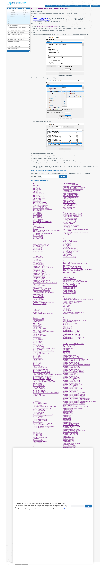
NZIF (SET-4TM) (67, 262)
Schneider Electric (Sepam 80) (71, 383)
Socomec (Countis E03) (69, 444)
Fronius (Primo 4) (38, 416)
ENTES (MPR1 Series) (39, 328)
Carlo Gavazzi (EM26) (39, 270)
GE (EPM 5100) (37, 433)
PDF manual (13, 19)
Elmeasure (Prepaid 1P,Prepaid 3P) (43, 380)
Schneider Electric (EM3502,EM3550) (73, 360)
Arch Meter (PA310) (38, 234)
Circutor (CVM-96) (38, 295)
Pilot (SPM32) (66, 305)
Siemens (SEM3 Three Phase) (71, 426)
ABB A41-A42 (37, 199)
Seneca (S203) (67, 418)
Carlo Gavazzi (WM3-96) (40, 278)
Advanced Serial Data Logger (17, 27)
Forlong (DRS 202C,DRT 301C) (42, 408)
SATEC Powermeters (69, 345)
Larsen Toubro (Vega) (69, 222)
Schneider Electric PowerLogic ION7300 (74, 395)
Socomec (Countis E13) (69, 447)
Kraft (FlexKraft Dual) (68, 205)
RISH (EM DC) (67, 319)
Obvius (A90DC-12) (68, 277)
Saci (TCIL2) (66, 353)
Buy (24, 10)
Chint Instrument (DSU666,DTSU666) (43, 292)
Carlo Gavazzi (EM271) (39, 273)
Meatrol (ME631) (67, 246)
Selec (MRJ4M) (67, 416)
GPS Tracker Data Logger (16, 32)
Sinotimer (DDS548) (68, 439)
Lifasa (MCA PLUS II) (68, 223)
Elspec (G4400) (37, 384)
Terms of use (18, 564)
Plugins (25, 12)
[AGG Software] (16, 3)
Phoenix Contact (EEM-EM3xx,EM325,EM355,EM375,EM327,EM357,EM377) (78, 299)
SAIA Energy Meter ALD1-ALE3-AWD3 (73, 344)
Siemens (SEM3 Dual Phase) (71, 423)
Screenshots (14, 15)
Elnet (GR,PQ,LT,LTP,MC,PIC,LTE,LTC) (44, 381)
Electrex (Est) (36, 355)
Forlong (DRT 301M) (38, 412)
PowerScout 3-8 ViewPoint (70, 313)
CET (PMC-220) (37, 256)
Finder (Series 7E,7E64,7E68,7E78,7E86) (44, 406)
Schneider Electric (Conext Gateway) (73, 358)
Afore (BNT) (36, 226)
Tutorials (13, 17)
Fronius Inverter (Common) (40, 424)
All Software (12, 51)
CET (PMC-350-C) (38, 258)
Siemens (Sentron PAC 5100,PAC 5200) (74, 430)
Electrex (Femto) (37, 358)
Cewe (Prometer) (37, 287)
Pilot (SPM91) (66, 308)
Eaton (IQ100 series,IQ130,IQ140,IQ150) (44, 348)
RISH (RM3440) (67, 326)
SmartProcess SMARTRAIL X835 (72, 443)
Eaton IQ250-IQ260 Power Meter (42, 353)
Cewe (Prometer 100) (39, 285)
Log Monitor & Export (15, 46)
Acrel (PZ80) (36, 223)
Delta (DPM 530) (37, 312)
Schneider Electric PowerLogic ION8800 (74, 404)
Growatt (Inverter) (37, 442)
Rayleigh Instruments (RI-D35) (71, 331)
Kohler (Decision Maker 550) (71, 196)
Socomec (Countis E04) (69, 446)
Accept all (88, 506)
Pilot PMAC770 (67, 311)
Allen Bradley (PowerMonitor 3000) (42, 233)
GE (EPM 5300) (37, 434)
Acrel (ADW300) (37, 217)
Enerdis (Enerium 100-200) (40, 388)
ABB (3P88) (36, 188)
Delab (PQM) (36, 309)
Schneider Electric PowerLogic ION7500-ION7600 (76, 398)
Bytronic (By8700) (38, 251)
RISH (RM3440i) (67, 327)
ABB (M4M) (36, 195)
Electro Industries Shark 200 (40, 367)
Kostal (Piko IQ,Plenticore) (70, 204)
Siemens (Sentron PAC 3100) (71, 429)
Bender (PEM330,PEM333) (40, 245)
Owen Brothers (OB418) (69, 290)
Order (77, 6)
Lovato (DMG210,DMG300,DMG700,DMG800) (75, 229)
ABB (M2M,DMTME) (38, 194)
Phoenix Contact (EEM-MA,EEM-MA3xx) (74, 301)
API (24, 17)
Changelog (13, 23)
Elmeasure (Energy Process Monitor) (43, 376)
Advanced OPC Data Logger (16, 37)
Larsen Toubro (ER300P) (70, 219)
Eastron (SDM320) (38, 342)
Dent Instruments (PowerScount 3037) (43, 313)
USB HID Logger (12, 44)
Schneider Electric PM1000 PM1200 (73, 388)
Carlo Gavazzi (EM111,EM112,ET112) (43, 267)
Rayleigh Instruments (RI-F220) (71, 335)
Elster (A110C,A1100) (39, 386)
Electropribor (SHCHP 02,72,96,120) (43, 373)
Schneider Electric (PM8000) (71, 377)
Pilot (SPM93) (66, 309)
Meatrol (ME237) (67, 243)
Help (24, 15)
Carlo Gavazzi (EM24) (39, 269)
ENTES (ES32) (37, 327)
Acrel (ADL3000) (37, 215)
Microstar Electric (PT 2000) (70, 251)
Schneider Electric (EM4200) (71, 362)
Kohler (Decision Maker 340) (71, 193)
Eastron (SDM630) (38, 344)
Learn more (80, 506)
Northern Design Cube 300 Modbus (72, 268)
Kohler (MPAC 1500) (68, 201)
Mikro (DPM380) (67, 252)
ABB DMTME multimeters (40, 202)
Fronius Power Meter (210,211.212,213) (44, 426)
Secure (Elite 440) (68, 409)
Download (13, 12)
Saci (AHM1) (66, 349)
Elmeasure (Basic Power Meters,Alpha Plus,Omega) (47, 374)
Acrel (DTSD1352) (38, 219)
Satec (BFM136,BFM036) (70, 355)
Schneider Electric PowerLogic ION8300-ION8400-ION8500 (79, 401)
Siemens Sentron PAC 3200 (70, 433)
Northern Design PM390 (69, 272)
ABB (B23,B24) (37, 192)
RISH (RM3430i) (67, 324)
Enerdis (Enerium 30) (39, 390)
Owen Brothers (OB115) (69, 287)
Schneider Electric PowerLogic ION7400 (74, 397)
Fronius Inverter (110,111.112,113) (42, 423)
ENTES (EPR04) (37, 326)
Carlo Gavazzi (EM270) (39, 271)
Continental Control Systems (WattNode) (44, 302)
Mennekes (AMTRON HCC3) (71, 248)
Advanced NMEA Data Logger (16, 30)
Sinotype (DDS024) (68, 441)
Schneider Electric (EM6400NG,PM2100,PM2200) (76, 365)
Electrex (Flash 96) (38, 359)
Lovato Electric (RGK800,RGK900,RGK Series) (76, 232)
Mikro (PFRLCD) (67, 255)
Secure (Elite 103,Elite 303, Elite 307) (73, 408)
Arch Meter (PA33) (38, 236)
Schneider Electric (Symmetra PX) (72, 384)
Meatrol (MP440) (67, 247)
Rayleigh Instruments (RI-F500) (71, 338)
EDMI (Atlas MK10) (38, 320)
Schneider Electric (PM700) (70, 374)
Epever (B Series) (38, 394)
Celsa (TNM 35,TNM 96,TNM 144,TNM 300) (45, 283)
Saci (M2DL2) (66, 352)
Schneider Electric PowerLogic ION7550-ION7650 (76, 399)
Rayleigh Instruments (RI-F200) (71, 334)
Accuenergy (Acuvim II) (39, 206)
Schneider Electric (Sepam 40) (71, 380)
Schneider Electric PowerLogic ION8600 (74, 402)
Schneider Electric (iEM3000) (71, 387)
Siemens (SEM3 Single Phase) (71, 425)
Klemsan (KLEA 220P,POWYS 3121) (73, 189)
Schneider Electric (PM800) (70, 376)
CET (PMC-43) (37, 259)
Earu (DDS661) (37, 337)
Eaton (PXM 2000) (38, 349)
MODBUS (67, 6)
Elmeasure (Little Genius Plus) (41, 377)
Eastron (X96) (37, 345)
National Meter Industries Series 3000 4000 (75, 263)
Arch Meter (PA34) (38, 237)
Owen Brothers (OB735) (69, 291)
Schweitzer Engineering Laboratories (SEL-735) (76, 406)
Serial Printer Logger (15, 34)
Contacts (95, 6)
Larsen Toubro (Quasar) (69, 221)
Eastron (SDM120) (38, 338)
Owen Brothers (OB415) (69, 288)
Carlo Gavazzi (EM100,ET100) (41, 266)
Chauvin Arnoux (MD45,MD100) (42, 288)
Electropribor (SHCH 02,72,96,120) (42, 370)
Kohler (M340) (67, 198)
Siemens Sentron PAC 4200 (70, 434)
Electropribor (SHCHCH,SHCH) (42, 372)
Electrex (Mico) (37, 362)
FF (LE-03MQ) (37, 402)
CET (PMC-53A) (37, 262)
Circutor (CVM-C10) (38, 297)
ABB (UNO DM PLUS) (39, 198)
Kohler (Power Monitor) (69, 203)
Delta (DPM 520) (37, 310)
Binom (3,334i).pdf (38, 247)
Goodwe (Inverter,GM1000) (40, 441)
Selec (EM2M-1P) (68, 411)
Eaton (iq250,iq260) (38, 352)
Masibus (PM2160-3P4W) (70, 241)
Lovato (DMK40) (67, 230)
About (12, 10)
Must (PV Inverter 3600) (69, 257)
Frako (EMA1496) (38, 413)
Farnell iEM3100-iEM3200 (40, 404)
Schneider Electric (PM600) (70, 373)
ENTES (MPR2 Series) (39, 330)
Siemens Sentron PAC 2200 (70, 432)
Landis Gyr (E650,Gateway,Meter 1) (72, 214)
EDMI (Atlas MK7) (38, 321)
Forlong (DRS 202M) (38, 409)
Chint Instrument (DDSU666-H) (41, 291)
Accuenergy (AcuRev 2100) (40, 205)
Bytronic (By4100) (38, 248)
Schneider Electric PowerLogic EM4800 (74, 392)
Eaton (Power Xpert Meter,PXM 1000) (43, 351)
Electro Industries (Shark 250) (41, 366)
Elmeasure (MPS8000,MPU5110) (42, 379)
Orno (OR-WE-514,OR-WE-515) (71, 283)
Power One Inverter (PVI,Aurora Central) (74, 312)
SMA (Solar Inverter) (68, 348)
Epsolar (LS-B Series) (39, 395)
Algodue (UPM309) (38, 231)
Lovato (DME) (66, 228)
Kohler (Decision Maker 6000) (71, 197)
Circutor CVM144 (38, 301)
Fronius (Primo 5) (38, 417)
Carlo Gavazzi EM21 (38, 281)
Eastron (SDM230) (38, 341)
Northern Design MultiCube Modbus (73, 270)
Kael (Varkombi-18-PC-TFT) (70, 184)
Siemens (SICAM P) (68, 427)
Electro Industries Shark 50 (40, 369)
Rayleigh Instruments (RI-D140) (71, 330)
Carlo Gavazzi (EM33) (39, 276)
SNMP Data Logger (13, 41)
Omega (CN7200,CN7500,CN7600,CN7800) (75, 281)
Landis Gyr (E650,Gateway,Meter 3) (72, 216)
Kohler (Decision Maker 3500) (71, 194)
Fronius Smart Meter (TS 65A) (41, 427)
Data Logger (58, 6)
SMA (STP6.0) (67, 346)
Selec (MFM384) (67, 415)
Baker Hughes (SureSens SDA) (41, 244)
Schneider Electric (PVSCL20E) (71, 379)
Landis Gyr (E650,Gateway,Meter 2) (72, 215)
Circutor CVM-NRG (38, 299)
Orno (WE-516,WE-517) (69, 284)
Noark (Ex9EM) (67, 265)
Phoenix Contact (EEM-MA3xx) (71, 302)
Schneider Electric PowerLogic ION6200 (74, 394)
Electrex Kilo (36, 365)
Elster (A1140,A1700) (39, 387)
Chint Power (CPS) (38, 294)
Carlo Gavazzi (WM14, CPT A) (41, 277)
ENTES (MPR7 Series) (39, 335)
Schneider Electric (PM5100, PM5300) (73, 372)
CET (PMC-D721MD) (39, 263)
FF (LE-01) (36, 401)
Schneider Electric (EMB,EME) (71, 367)
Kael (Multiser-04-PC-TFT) (70, 183)
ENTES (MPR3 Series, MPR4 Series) (43, 331)
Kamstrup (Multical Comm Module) (72, 186)
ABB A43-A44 (37, 201)
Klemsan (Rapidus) (68, 191)
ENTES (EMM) (37, 323)
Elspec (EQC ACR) (38, 383)
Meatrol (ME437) (67, 244)
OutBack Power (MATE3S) (70, 286)
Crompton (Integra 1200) (39, 304)
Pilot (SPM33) (66, 306)
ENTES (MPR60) (38, 333)
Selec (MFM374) (67, 412)
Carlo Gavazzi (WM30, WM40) (41, 280)
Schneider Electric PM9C (70, 391)
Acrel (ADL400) (37, 216)
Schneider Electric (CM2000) (71, 356)
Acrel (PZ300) (37, 220)
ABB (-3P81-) (36, 185)
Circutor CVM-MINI (38, 298)
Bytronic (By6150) (38, 249)
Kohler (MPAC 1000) (68, 200)
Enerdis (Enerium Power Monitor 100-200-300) (46, 393)
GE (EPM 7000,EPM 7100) (40, 437)
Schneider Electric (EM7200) (71, 366)
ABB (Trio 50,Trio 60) (39, 196)
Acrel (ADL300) (37, 213)
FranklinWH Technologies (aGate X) (43, 415)
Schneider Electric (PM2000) (71, 369)
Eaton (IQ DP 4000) (38, 347)
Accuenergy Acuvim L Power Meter (42, 209)
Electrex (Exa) (37, 356)
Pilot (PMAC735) (67, 304)
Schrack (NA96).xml (68, 405)
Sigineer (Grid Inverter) (69, 436)
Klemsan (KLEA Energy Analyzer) (72, 190)
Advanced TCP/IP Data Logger (41, 20)
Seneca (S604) (67, 419)
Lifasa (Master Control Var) (70, 226)
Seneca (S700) (67, 420)
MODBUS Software (13, 48)
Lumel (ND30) (67, 234)
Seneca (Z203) (67, 422)
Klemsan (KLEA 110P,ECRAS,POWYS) (74, 187)
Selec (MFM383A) (68, 413)
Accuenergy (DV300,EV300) (41, 208)
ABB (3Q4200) (37, 190)
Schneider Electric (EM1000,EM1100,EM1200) (75, 359)
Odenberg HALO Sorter (69, 279)
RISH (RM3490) (67, 329)
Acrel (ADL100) (37, 212)
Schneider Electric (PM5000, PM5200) (73, 370)
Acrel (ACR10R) (37, 210)
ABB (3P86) (36, 187)
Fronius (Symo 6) (37, 422)
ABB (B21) (36, 191)
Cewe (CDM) (36, 284)
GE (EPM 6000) (37, 435)
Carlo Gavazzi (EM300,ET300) (41, 274)
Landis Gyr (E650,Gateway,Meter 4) (72, 218)
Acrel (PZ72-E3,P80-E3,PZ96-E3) (42, 222)
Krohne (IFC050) (67, 208)
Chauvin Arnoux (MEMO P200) (41, 290)
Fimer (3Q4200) (37, 405)
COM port (49, 6)
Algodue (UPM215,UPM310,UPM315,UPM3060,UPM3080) (47, 229)
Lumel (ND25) (67, 233)
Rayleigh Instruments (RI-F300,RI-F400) (74, 337)
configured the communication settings (47, 26)
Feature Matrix (14, 21)
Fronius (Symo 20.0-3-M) (40, 420)
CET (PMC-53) (37, 260)
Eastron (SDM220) (38, 340)
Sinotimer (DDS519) (68, 437)
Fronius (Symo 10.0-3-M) (40, 419)
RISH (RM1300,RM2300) (70, 323)
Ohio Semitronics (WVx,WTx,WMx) (72, 280)
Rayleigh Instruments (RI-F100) (71, 333)
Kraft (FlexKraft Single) (69, 207)
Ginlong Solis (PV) (38, 440)
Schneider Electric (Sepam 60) (71, 381)
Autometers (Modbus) (39, 238)
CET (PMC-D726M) (38, 265)
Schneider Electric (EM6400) (71, 363)
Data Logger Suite (13, 25)
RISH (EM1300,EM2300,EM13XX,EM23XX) (75, 320)
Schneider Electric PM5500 (70, 390)
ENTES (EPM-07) (38, 324)
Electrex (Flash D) (38, 360)
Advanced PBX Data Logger (16, 39)
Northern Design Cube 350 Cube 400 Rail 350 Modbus (78, 269)
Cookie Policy (64, 509)
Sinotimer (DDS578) (68, 440)
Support (85, 6)
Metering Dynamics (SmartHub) (71, 250)
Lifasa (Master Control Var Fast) (71, 225)
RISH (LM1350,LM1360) (69, 322)
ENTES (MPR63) (38, 334)
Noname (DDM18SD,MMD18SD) (72, 266)
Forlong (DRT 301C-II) (39, 410)
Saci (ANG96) (66, 351)
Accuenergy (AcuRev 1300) (40, 203)
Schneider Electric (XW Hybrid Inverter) (73, 386)
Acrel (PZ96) (36, 224)
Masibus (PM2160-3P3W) (70, 240)
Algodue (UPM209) (38, 227)
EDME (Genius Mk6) (38, 319)
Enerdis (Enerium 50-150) (40, 391)
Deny (73, 506)
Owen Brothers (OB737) (69, 293)
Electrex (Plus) (37, 363)
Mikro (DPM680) (67, 254)
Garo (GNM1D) (37, 438)
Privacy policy (25, 564)
